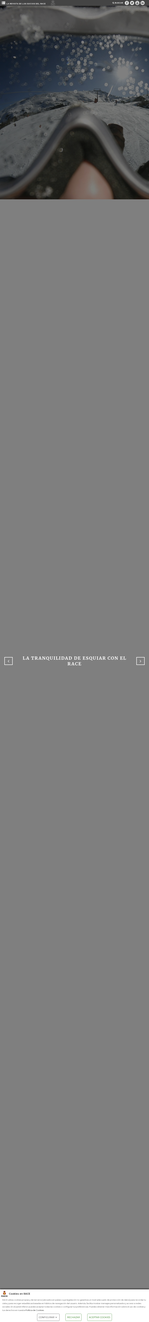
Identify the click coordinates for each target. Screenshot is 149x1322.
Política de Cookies (34, 1310)
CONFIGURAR (46, 1317)
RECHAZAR (73, 1317)
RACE (43, 4)
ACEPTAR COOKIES (99, 1317)
